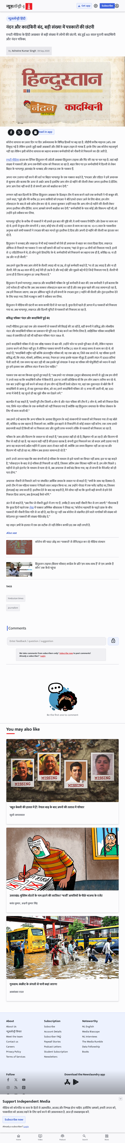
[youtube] (23, 1080)
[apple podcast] (23, 1088)
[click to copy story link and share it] (35, 132)
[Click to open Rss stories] (16, 1088)
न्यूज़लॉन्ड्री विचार (14, 1031)
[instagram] (8, 1088)
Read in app (45, 131)
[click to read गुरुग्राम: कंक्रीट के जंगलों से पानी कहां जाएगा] (62, 947)
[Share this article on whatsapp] (27, 132)
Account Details (53, 1031)
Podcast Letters (52, 1047)
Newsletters (50, 1057)
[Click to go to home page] (19, 6)
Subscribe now (14, 1119)
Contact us (12, 1042)
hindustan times (15, 598)
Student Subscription (56, 1052)
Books (85, 1052)
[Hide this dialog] (120, 1098)
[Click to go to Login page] (117, 6)
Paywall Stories (52, 1042)
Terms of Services (15, 1057)
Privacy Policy (13, 1052)
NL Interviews (89, 1036)
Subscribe (107, 6)
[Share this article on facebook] (11, 132)
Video (40, 1137)
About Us (11, 1026)
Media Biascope (91, 1031)
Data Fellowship (91, 1047)
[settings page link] (96, 6)
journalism (13, 608)
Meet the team (14, 1036)
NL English (88, 1026)
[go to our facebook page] (8, 1080)
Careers (10, 1047)
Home (18, 1137)
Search (85, 1139)
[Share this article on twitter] (19, 132)
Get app (86, 6)
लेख (31, 507)
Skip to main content (22, 22)
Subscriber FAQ (52, 1036)
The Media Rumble (92, 1042)
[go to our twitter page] (16, 1080)
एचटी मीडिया (12, 160)
